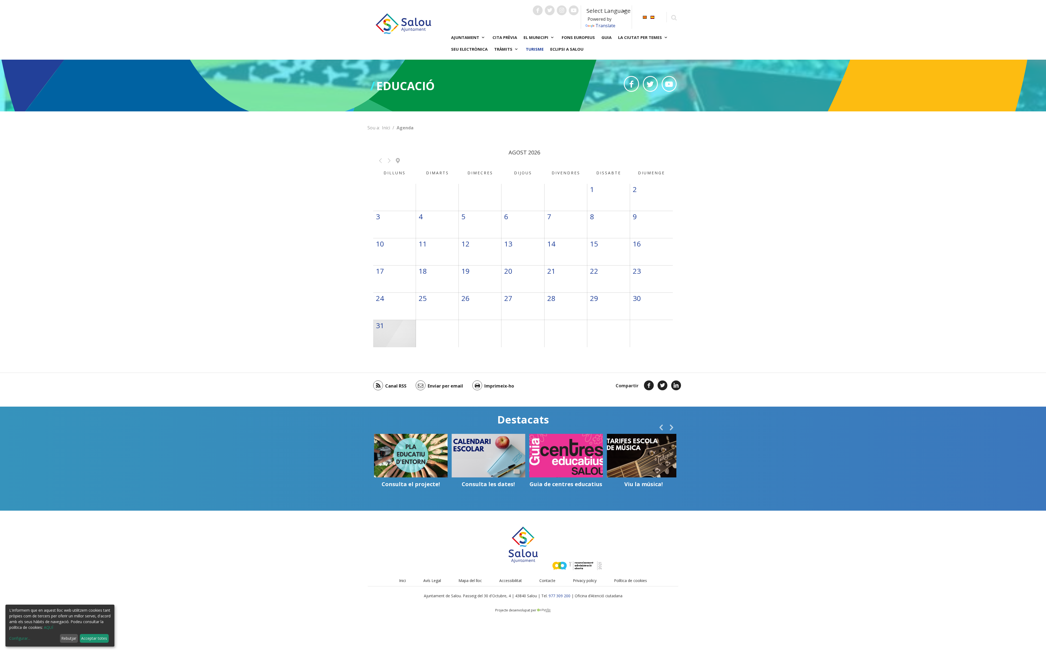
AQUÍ (48, 627)
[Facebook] (649, 385)
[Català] (645, 16)
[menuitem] (644, 17)
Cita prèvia (504, 37)
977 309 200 (559, 595)
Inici (386, 128)
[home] (403, 23)
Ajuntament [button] (465, 37)
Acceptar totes (94, 638)
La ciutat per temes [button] (640, 37)
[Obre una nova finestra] (538, 10)
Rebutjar (68, 638)
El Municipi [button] (536, 37)
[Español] (652, 16)
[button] (380, 161)
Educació (405, 85)
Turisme (535, 49)
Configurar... (19, 638)
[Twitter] (662, 385)
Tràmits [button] (503, 49)
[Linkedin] (676, 385)
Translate (605, 26)
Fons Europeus (578, 37)
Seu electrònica (469, 49)
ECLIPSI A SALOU (566, 49)
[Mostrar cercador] (674, 17)
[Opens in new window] (631, 84)
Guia (606, 37)
